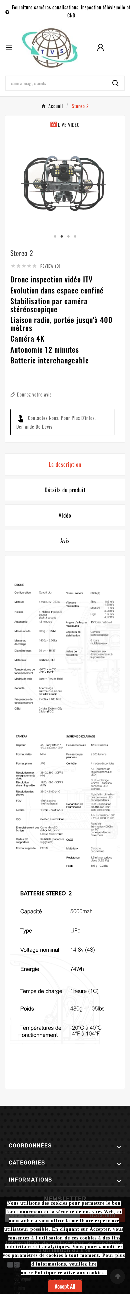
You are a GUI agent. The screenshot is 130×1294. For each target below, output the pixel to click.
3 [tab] (68, 236)
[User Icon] (100, 47)
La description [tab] (65, 464)
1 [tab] (55, 236)
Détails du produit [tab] (65, 490)
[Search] (115, 83)
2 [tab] (61, 236)
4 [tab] (75, 236)
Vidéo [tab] (65, 515)
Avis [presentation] (65, 541)
